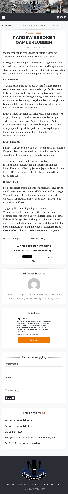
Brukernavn (11, 364)
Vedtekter (23, 485)
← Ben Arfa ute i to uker (34, 246)
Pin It (50, 257)
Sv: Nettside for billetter (19, 420)
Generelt (14, 25)
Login (43, 238)
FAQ (59, 485)
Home (5, 25)
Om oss (10, 485)
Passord (9, 377)
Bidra (35, 485)
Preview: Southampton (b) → (34, 250)
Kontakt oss (47, 485)
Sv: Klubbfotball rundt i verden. (22, 443)
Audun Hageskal (35, 33)
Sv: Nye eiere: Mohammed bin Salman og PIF (30, 437)
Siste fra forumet (33, 412)
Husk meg (13, 390)
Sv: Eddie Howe (13, 431)
